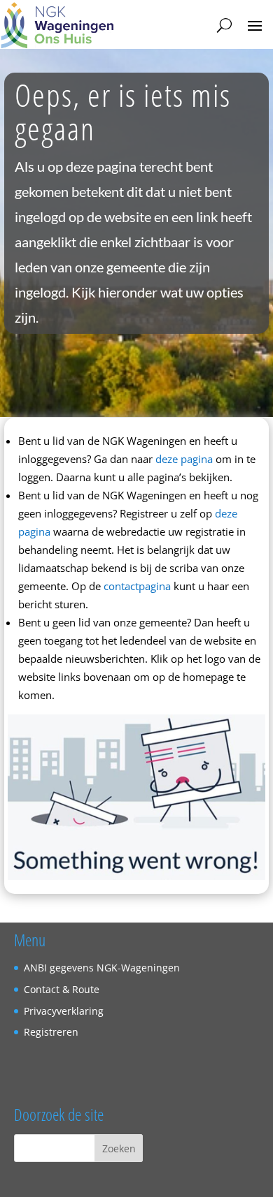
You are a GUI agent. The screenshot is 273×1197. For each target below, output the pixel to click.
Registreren (51, 1031)
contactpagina (137, 586)
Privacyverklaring (64, 1011)
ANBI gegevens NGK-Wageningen (102, 967)
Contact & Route (61, 989)
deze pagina (184, 459)
